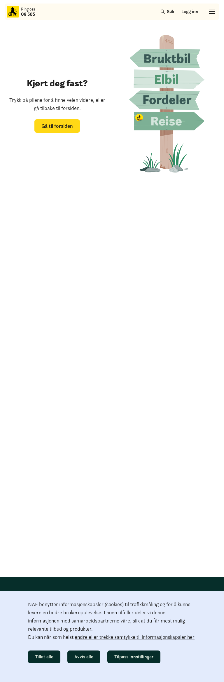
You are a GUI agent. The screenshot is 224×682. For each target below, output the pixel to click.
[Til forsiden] (13, 12)
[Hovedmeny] (211, 11)
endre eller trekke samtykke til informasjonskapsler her (135, 637)
